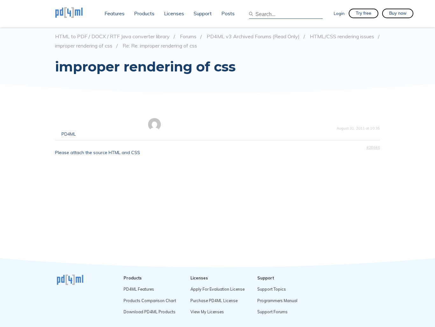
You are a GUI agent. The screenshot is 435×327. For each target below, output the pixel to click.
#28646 (373, 147)
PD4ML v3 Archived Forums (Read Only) (253, 36)
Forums (188, 36)
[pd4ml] (75, 13)
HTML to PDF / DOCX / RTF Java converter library (112, 36)
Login (339, 13)
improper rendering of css (83, 46)
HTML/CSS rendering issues (342, 36)
